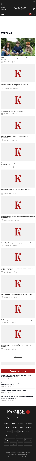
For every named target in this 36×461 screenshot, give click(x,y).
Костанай (28, 427)
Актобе (7, 427)
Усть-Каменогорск (24, 431)
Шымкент (20, 423)
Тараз (21, 427)
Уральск (18, 436)
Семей (6, 444)
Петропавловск (9, 440)
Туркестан (20, 440)
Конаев (20, 444)
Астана (6, 423)
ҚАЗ (34, 1)
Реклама (27, 418)
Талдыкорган (9, 436)
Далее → (18, 356)
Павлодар (14, 427)
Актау (15, 431)
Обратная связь (11, 418)
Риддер (13, 444)
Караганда (29, 423)
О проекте (20, 418)
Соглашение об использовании (18, 454)
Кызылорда (27, 436)
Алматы (13, 423)
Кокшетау (28, 440)
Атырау (9, 431)
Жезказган (28, 444)
